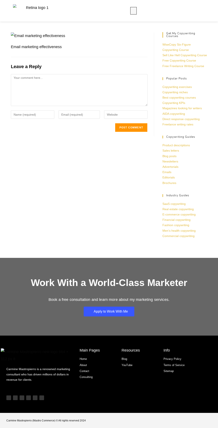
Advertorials (170, 166)
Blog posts (169, 156)
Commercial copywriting (178, 236)
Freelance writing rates (177, 124)
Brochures (169, 183)
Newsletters (170, 161)
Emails (166, 172)
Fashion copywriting (175, 225)
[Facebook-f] (41, 397)
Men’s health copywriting (179, 230)
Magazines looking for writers (182, 108)
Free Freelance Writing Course (183, 66)
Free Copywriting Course (179, 60)
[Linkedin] (28, 397)
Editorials (168, 177)
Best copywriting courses (179, 97)
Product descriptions (176, 145)
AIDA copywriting (173, 113)
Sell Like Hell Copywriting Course (184, 55)
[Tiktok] (15, 397)
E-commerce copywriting (179, 214)
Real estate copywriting (178, 209)
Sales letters (170, 150)
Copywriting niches (175, 92)
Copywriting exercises (177, 87)
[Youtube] (8, 397)
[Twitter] (35, 397)
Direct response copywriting (181, 119)
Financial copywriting (176, 219)
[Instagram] (22, 397)
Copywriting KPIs (173, 103)
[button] (133, 10)
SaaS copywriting (174, 203)
